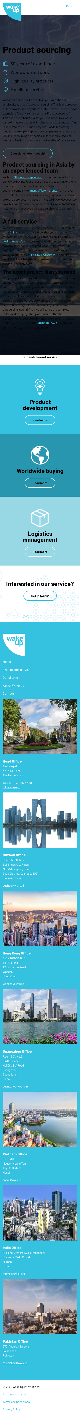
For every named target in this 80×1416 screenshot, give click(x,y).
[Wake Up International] (12, 12)
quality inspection (14, 241)
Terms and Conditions (16, 1401)
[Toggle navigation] (71, 5)
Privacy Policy (11, 1409)
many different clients (43, 190)
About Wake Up (14, 685)
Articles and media (14, 1394)
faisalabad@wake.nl (15, 1363)
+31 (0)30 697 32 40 (47, 323)
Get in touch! (40, 596)
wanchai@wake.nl (14, 983)
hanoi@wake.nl (12, 1180)
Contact (8, 693)
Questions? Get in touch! (28, 153)
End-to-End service (43, 254)
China (13, 232)
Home (7, 661)
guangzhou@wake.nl (15, 1086)
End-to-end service (16, 669)
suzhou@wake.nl (13, 885)
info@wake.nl (11, 787)
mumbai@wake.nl (14, 1273)
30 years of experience (28, 177)
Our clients (10, 677)
